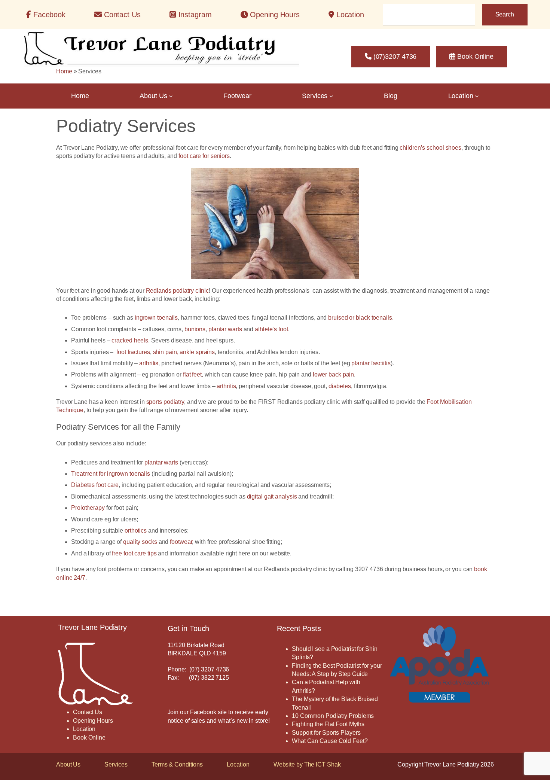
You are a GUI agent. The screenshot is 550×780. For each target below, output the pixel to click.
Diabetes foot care (95, 485)
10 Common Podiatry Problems (333, 716)
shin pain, (165, 352)
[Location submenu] (477, 96)
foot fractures (133, 352)
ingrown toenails (156, 317)
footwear (181, 542)
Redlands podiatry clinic (177, 290)
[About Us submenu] (171, 96)
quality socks (140, 542)
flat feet (192, 374)
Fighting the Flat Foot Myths (328, 724)
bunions (194, 329)
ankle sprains (197, 352)
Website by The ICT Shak (307, 764)
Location (238, 764)
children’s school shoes (430, 147)
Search (504, 14)
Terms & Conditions (177, 764)
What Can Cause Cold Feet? (330, 741)
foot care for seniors (204, 156)
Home (64, 71)
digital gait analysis (272, 496)
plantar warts (225, 329)
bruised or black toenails (360, 317)
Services (115, 764)
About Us (68, 764)
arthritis (148, 363)
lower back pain (333, 374)
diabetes (340, 386)
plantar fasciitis (370, 363)
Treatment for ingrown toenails (110, 473)
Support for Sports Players (326, 732)
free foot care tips (134, 553)
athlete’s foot (271, 329)
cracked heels (129, 340)
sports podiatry (165, 402)
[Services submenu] (331, 96)
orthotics (136, 530)
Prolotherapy (88, 508)
